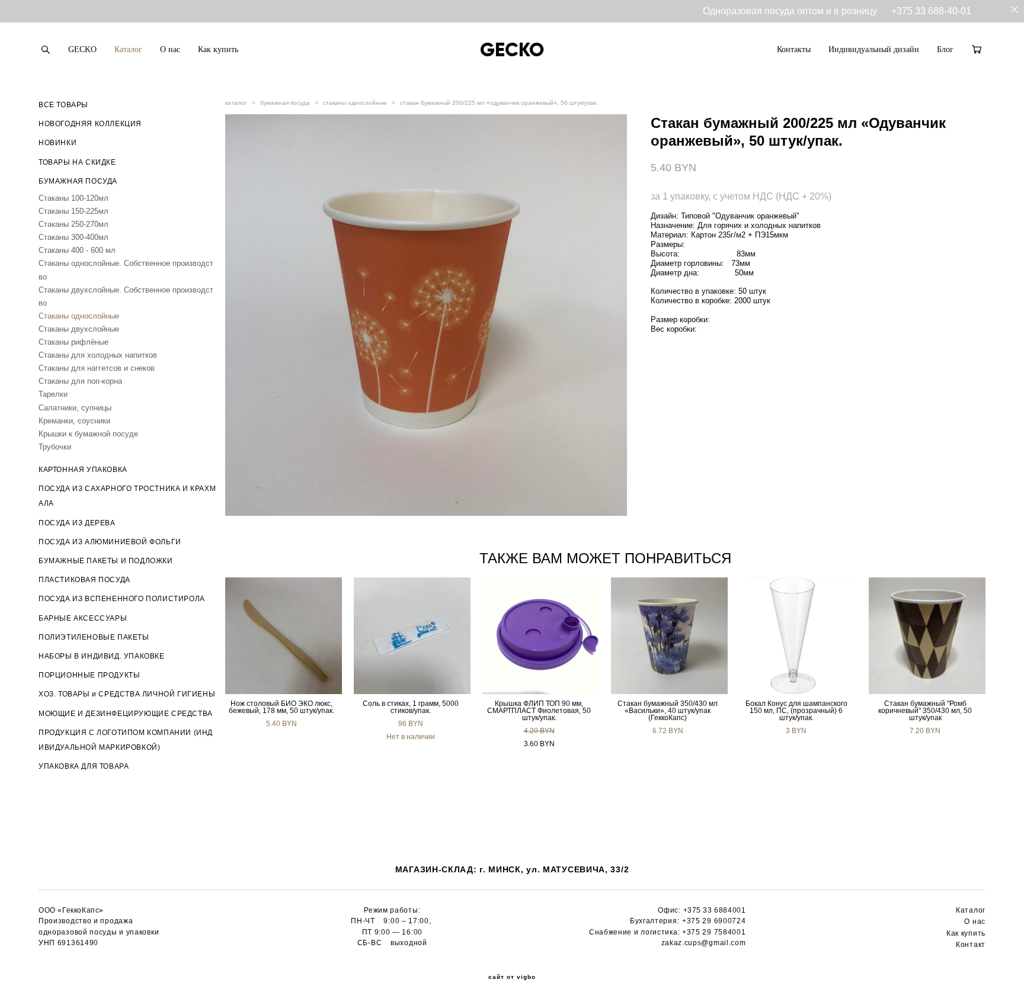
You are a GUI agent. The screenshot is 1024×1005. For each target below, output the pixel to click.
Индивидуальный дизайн (873, 49)
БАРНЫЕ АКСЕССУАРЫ (83, 618)
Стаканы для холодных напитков (98, 355)
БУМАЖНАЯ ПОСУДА (78, 181)
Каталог (128, 49)
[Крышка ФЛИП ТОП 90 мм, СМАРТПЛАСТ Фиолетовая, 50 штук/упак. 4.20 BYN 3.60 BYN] (540, 635)
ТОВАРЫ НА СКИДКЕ (77, 162)
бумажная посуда (285, 102)
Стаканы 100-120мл (73, 198)
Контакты (794, 49)
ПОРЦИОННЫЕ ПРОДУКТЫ (89, 675)
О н (970, 921)
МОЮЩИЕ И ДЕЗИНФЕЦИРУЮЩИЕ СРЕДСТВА (126, 713)
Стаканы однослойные (79, 316)
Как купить (218, 49)
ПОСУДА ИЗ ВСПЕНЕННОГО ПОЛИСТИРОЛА (122, 599)
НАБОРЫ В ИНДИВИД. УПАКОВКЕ (102, 656)
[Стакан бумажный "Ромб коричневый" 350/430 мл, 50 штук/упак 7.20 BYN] (927, 635)
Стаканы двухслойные (79, 329)
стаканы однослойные (355, 102)
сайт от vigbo (512, 977)
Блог (945, 49)
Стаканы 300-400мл (73, 237)
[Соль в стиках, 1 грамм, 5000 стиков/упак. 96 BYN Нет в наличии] (412, 635)
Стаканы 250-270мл (73, 224)
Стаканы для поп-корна (80, 381)
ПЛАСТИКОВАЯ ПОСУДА (84, 580)
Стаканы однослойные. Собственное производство (126, 270)
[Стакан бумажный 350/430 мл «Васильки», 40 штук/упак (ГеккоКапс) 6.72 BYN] (669, 635)
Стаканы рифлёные (73, 342)
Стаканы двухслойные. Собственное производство (126, 296)
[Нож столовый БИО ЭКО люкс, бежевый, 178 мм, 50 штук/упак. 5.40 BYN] (283, 635)
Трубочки (55, 446)
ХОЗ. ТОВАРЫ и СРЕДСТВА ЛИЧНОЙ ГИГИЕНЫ (127, 694)
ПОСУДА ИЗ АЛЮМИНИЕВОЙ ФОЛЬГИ (110, 542)
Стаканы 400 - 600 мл (77, 250)
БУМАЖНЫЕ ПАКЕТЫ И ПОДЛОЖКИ (106, 561)
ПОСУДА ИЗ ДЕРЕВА (77, 523)
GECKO (82, 49)
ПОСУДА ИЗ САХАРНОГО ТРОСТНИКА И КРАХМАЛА (127, 496)
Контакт (970, 944)
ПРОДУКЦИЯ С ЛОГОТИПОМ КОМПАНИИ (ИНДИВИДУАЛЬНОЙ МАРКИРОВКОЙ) (126, 740)
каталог (236, 102)
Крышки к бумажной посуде (88, 433)
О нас (170, 49)
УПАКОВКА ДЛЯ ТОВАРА (84, 766)
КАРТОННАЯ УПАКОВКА (83, 469)
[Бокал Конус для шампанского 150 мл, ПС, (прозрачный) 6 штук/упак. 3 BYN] (798, 635)
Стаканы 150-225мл (73, 211)
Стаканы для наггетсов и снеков (97, 368)
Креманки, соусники (74, 420)
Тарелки (53, 394)
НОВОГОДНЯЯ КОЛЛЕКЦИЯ (90, 124)
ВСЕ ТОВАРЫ (63, 105)
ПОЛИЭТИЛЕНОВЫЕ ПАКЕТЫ (94, 637)
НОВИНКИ (57, 143)
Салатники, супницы (75, 407)
